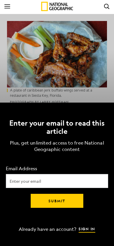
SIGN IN (87, 228)
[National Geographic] (57, 6)
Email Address (21, 168)
